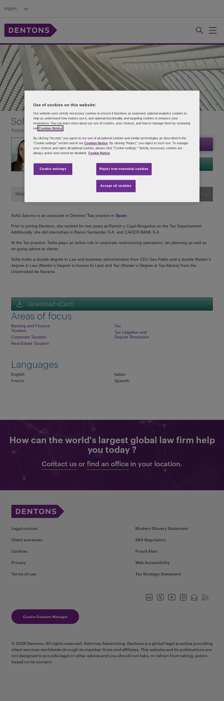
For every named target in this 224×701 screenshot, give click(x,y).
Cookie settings (53, 169)
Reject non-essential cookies (123, 169)
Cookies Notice (50, 128)
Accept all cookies (115, 186)
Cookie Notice (99, 153)
